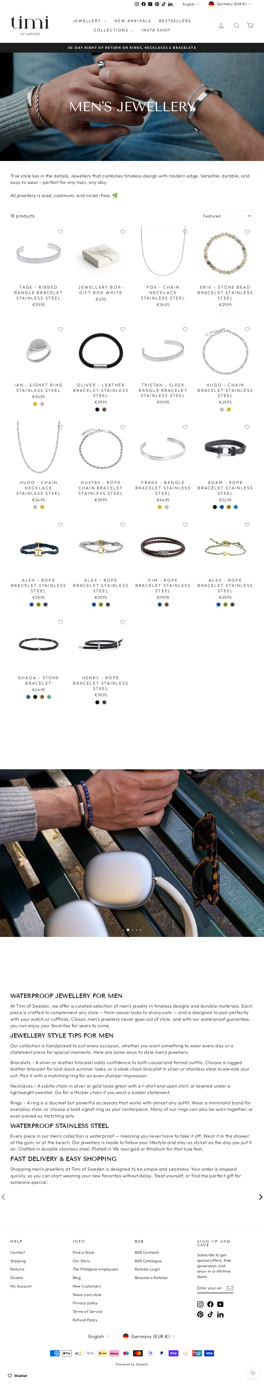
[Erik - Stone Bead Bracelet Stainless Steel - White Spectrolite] (218, 311)
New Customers (87, 1286)
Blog (77, 1277)
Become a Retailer (151, 1277)
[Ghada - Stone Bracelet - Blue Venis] (28, 696)
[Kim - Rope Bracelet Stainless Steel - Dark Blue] (159, 604)
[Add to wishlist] (60, 231)
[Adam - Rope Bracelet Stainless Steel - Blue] (235, 507)
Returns (17, 1269)
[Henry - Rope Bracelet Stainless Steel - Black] (97, 702)
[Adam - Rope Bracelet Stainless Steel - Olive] (228, 507)
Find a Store (83, 1252)
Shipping (18, 1260)
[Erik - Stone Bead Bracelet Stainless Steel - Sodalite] (232, 311)
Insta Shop (156, 30)
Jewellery (88, 20)
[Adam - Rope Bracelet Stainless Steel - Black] (214, 507)
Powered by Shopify (132, 1364)
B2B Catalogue (148, 1260)
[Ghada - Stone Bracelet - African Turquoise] (49, 696)
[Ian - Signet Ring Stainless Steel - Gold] (35, 404)
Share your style (87, 1294)
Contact (17, 1252)
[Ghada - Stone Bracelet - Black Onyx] (35, 696)
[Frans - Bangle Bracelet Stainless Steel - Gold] (159, 507)
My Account (21, 1286)
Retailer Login (147, 1269)
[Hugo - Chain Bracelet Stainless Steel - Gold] (228, 409)
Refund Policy (85, 1319)
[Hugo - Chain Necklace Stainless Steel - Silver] (35, 507)
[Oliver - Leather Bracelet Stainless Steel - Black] (97, 409)
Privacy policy (85, 1302)
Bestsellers (175, 20)
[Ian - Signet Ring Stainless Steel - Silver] (42, 404)
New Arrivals (132, 20)
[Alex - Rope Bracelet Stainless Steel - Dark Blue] (31, 604)
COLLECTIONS (112, 30)
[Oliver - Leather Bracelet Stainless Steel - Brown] (104, 409)
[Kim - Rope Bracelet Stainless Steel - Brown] (166, 604)
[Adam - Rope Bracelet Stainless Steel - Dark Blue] (221, 507)
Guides (16, 1277)
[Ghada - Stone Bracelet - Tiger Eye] (42, 696)
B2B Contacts (147, 1252)
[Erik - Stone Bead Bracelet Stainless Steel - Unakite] (225, 311)
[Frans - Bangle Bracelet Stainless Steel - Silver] (166, 507)
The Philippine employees (95, 1269)
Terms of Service (88, 1311)
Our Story (81, 1260)
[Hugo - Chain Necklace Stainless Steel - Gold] (42, 507)
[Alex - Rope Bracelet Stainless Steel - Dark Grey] (45, 604)
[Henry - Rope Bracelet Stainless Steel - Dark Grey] (104, 702)
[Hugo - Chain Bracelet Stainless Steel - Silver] (221, 409)
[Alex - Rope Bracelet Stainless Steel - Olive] (38, 604)
